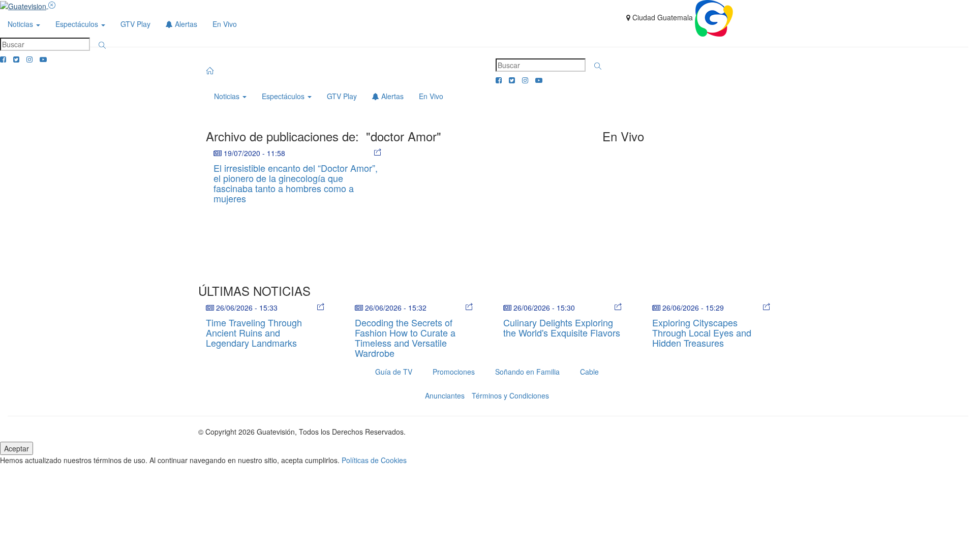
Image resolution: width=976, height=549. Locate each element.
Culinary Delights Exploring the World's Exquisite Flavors (561, 327)
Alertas (185, 24)
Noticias (21, 24)
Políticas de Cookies (374, 460)
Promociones (454, 372)
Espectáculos (77, 24)
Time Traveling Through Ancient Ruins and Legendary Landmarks (254, 332)
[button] (102, 45)
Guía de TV (393, 372)
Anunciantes (445, 395)
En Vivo (224, 24)
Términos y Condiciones (510, 395)
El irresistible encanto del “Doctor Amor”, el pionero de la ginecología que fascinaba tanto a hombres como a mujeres (296, 182)
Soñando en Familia (527, 372)
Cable (589, 372)
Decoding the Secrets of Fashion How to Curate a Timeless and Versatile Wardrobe (405, 337)
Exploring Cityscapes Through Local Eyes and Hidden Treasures (701, 332)
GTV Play (135, 24)
